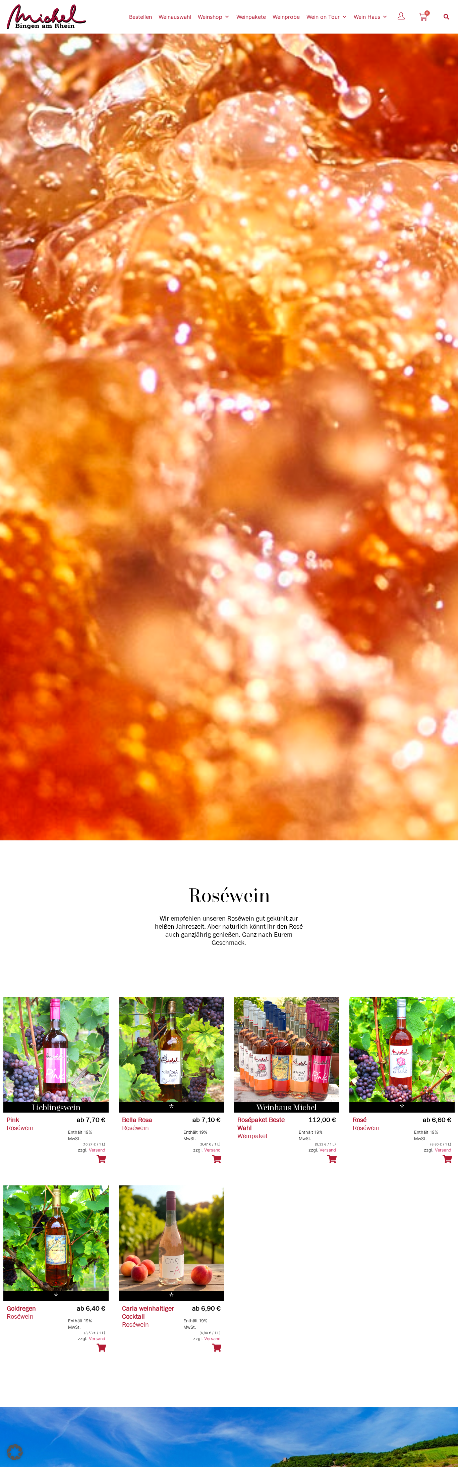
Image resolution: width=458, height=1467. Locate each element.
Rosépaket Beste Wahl (261, 1124)
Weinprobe (286, 16)
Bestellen (140, 16)
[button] (447, 17)
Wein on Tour (323, 16)
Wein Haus (367, 16)
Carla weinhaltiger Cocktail (148, 1312)
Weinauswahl (175, 16)
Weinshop (210, 16)
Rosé (359, 1120)
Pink (13, 1120)
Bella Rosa (137, 1120)
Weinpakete (251, 16)
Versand (97, 1150)
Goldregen (21, 1308)
